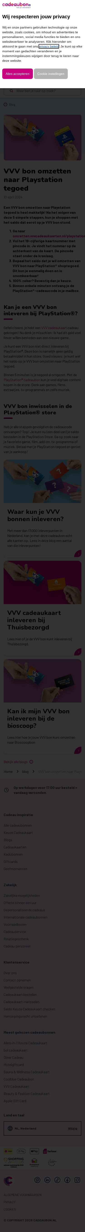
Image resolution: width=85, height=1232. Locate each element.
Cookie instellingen (50, 74)
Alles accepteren (17, 74)
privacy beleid (49, 46)
